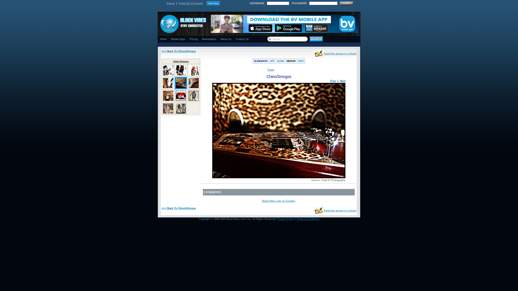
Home (163, 39)
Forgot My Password (190, 3)
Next (342, 80)
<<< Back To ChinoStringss (178, 51)
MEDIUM (291, 61)
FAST (301, 61)
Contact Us (242, 39)
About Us (226, 39)
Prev (333, 80)
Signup (171, 3)
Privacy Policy (285, 218)
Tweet (270, 69)
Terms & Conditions (308, 218)
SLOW (280, 61)
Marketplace (209, 39)
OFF (272, 61)
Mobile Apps (178, 39)
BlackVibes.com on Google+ (279, 200)
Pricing (194, 39)
